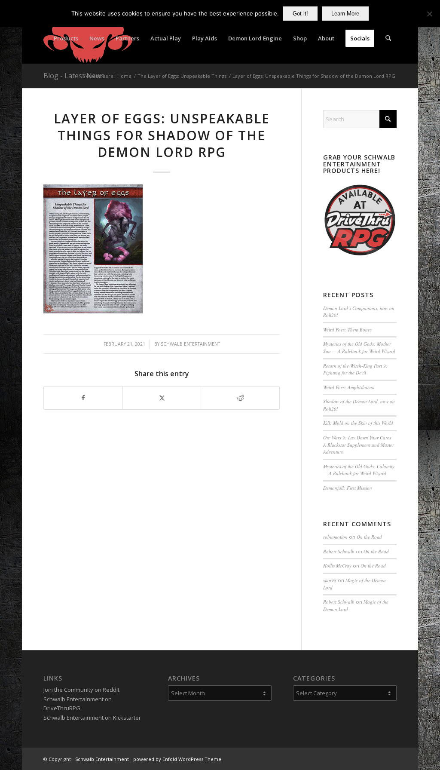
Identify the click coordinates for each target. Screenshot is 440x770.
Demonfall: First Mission (347, 488)
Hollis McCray (337, 565)
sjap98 (329, 580)
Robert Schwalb (338, 551)
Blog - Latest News (73, 75)
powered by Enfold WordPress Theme (177, 759)
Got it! (300, 13)
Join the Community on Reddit (81, 689)
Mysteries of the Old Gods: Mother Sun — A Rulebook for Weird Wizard (359, 347)
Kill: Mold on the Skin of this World (358, 423)
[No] (429, 13)
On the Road (369, 537)
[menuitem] (66, 38)
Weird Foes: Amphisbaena (349, 387)
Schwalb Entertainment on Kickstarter (92, 717)
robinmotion (335, 537)
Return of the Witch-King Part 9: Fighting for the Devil (355, 369)
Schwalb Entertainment (190, 344)
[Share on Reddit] (240, 398)
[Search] (388, 38)
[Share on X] (162, 398)
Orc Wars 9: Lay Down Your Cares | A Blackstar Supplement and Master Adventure (358, 444)
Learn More (345, 13)
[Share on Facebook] (83, 398)
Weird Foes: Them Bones (347, 329)
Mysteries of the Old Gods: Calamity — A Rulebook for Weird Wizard (358, 470)
